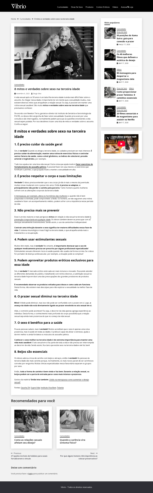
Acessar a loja (127, 7)
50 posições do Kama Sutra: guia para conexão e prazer (127, 38)
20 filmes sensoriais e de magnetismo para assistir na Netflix (127, 116)
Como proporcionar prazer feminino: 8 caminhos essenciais (127, 94)
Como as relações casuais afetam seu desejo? (28, 441)
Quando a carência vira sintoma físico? (72, 441)
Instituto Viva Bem (48, 387)
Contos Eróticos (103, 7)
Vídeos (115, 7)
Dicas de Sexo (77, 7)
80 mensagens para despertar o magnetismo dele (126, 76)
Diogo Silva (37, 93)
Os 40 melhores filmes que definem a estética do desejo (127, 57)
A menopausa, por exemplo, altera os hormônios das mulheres (40, 196)
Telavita (60, 387)
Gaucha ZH (25, 387)
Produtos (89, 7)
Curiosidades (62, 7)
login (30, 473)
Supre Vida (35, 387)
